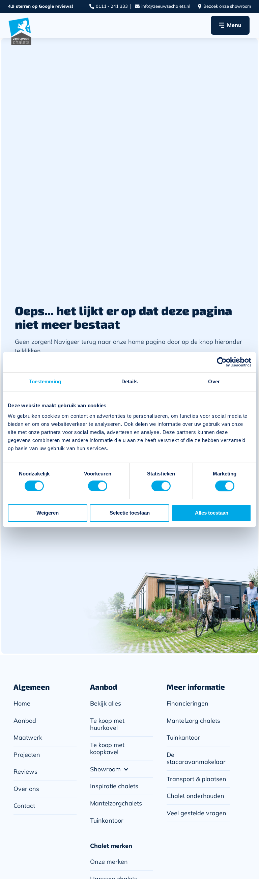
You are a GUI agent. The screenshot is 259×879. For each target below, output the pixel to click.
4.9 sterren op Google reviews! (40, 6)
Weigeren (47, 513)
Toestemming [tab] (45, 381)
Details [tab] (129, 381)
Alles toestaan (211, 513)
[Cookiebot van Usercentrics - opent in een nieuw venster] (221, 362)
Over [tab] (214, 381)
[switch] (97, 485)
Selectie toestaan (130, 513)
